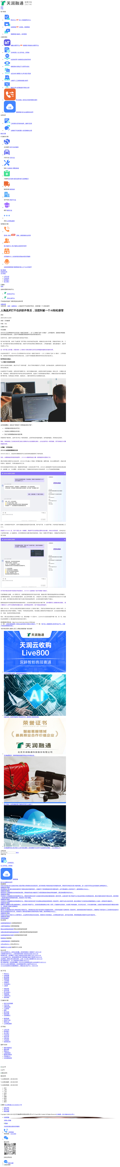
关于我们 (3, 273)
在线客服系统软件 (6, 923)
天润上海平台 (11, 298)
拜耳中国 (3, 885)
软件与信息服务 (14, 147)
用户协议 (6, 1109)
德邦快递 (3, 892)
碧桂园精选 (4, 889)
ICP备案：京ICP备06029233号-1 (65, 1114)
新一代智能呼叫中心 (25, 20)
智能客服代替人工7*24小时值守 (22, 267)
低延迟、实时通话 (21, 34)
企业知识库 (14, 59)
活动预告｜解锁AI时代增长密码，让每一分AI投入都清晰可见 (18, 959)
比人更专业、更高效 (23, 52)
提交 (17, 852)
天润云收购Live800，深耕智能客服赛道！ (16, 673)
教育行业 (9, 210)
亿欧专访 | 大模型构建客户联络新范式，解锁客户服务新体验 (21, 717)
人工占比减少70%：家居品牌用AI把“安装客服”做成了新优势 (18, 957)
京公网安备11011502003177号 (13, 1105)
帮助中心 (6, 1051)
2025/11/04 (35, 965)
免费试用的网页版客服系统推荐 (10, 932)
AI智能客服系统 (5, 941)
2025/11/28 (38, 952)
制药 (20, 178)
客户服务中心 (8, 246)
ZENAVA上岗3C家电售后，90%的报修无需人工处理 (16, 964)
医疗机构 (10, 178)
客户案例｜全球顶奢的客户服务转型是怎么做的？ (18, 804)
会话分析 (13, 73)
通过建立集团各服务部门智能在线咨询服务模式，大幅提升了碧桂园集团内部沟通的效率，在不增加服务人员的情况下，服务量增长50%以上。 (49, 889)
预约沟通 (10, 1163)
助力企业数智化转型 (27, 112)
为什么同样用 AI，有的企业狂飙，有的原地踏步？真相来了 (18, 952)
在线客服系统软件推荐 (7, 935)
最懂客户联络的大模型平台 (31, 45)
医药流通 (16, 178)
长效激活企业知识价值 (24, 59)
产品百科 (6, 1040)
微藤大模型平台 (15, 45)
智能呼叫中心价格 (6, 947)
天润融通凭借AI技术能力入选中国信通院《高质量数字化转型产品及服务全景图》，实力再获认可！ (32, 848)
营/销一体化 (7, 235)
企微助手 (13, 130)
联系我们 (6, 280)
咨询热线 (11, 1132)
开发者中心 (7, 1056)
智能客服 (18, 112)
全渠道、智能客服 (24, 27)
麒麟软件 (3, 904)
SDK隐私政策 (8, 1058)
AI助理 (13, 80)
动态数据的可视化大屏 (22, 87)
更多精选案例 (4, 918)
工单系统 (13, 123)
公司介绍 (6, 276)
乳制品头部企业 (5, 915)
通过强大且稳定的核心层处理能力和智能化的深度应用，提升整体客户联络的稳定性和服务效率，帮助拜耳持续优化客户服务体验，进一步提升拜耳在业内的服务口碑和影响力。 (57, 885)
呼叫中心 (13, 20)
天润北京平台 (11, 294)
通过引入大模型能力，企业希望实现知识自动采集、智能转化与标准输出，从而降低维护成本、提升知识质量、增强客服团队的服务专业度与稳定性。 (53, 915)
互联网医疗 (25, 178)
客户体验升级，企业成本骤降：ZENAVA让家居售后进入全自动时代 (20, 962)
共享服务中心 (8, 256)
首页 (2, 7)
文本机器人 (14, 52)
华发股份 (3, 896)
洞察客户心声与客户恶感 (23, 73)
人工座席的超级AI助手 (21, 80)
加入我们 (6, 281)
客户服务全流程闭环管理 (19, 246)
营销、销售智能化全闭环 (23, 235)
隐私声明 (6, 1108)
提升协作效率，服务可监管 (24, 123)
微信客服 (6, 977)
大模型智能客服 (5, 926)
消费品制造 (15, 168)
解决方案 (3, 133)
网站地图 (6, 1111)
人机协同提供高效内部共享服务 (21, 256)
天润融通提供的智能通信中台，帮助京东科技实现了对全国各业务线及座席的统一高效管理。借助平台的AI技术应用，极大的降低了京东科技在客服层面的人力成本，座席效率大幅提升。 (59, 901)
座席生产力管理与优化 (22, 66)
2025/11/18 (38, 955)
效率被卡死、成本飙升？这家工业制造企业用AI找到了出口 (18, 955)
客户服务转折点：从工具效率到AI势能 (12, 960)
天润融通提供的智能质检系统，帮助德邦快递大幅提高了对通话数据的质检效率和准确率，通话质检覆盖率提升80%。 (40, 892)
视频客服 (13, 34)
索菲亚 (3, 909)
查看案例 (3, 887)
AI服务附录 (7, 1053)
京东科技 (3, 901)
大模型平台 (7, 995)
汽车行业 (12, 157)
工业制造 (9, 168)
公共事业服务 (11, 221)
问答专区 (6, 1038)
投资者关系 (4, 271)
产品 (2, 8)
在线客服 (13, 27)
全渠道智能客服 (8, 267)
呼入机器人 (19, 100)
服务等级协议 (8, 1047)
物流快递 (12, 189)
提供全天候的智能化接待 (30, 100)
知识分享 (6, 1036)
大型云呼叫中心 (5, 944)
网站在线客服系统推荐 (7, 929)
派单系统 (6, 997)
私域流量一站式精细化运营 (24, 130)
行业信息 (6, 278)
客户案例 (3, 270)
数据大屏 (13, 87)
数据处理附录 (8, 1054)
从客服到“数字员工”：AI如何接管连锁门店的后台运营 (16, 953)
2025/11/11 (26, 960)
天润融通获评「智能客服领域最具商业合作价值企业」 (19, 755)
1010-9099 (13, 1133)
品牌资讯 (14, 306)
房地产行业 (12, 200)
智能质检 (13, 66)
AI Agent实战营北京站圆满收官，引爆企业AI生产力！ (16, 965)
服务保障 (6, 1049)
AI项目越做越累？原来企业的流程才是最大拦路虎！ (21, 624)
